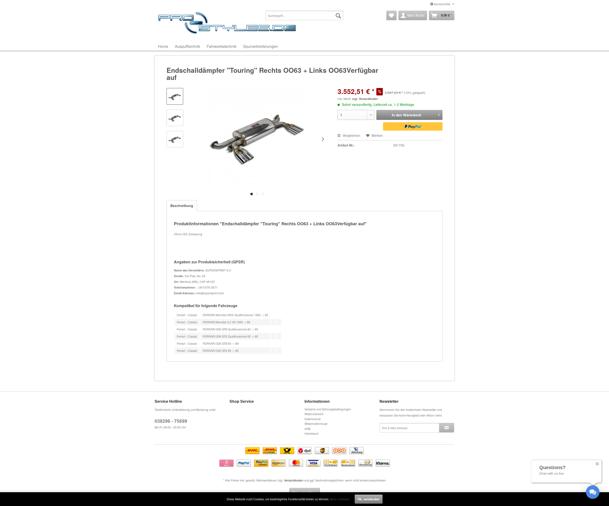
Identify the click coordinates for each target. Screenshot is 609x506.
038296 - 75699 (171, 421)
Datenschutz (312, 419)
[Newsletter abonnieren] (446, 427)
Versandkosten (293, 480)
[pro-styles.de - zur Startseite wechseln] (228, 22)
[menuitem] (304, 15)
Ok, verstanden (369, 499)
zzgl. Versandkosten (365, 99)
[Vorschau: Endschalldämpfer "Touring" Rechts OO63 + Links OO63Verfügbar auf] (175, 96)
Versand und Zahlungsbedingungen (327, 409)
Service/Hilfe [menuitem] (442, 4)
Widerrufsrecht (313, 414)
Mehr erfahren (339, 499)
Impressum (311, 433)
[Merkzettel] (391, 15)
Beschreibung (181, 205)
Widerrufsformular (316, 424)
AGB (307, 429)
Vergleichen (351, 135)
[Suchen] (338, 15)
